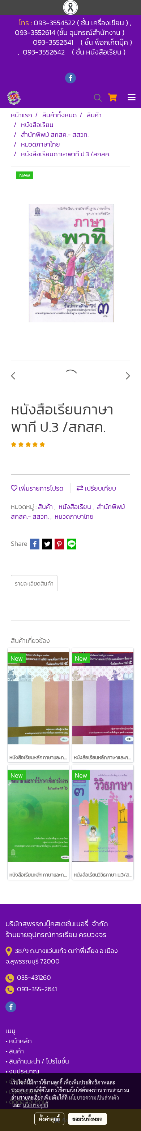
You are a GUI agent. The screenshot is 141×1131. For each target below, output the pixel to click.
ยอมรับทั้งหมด (87, 1118)
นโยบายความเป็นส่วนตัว (94, 1097)
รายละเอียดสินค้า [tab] (34, 583)
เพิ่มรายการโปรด (40, 488)
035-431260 (34, 977)
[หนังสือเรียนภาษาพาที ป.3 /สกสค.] (70, 263)
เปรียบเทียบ (99, 488)
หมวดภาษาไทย (74, 516)
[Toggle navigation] (132, 98)
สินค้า (46, 507)
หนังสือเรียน (76, 507)
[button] (95, 98)
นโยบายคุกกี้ (35, 1105)
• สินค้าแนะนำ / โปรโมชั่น (37, 1061)
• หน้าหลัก (18, 1041)
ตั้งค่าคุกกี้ (49, 1118)
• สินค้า (14, 1051)
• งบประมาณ (22, 1071)
